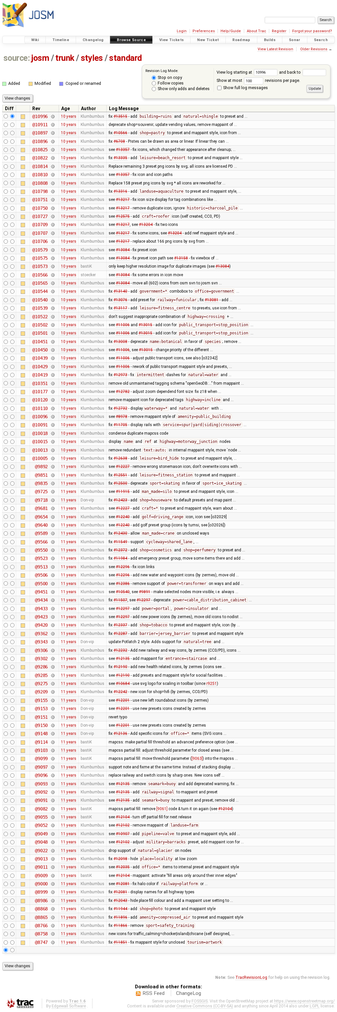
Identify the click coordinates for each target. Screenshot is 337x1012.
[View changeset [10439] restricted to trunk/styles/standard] (52, 358)
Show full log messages (245, 87)
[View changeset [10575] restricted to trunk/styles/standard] (52, 258)
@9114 (41, 742)
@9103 (41, 750)
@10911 (40, 124)
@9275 (41, 683)
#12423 (120, 500)
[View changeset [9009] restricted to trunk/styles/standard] (52, 875)
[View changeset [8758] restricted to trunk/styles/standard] (52, 933)
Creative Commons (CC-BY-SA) (204, 1005)
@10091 (40, 424)
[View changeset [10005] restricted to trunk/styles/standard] (52, 458)
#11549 (120, 542)
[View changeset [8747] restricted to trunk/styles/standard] (52, 942)
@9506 (41, 575)
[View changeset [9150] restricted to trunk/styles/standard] (52, 725)
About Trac (256, 31)
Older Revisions (313, 49)
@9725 (41, 491)
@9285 (41, 675)
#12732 (120, 408)
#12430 (120, 533)
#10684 (123, 683)
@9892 (41, 466)
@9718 (41, 500)
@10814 (40, 166)
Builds (269, 40)
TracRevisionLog (251, 977)
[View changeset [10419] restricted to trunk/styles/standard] (52, 374)
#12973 (120, 375)
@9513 (41, 566)
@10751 (40, 199)
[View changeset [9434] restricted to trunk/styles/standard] (52, 600)
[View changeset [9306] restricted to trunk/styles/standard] (52, 650)
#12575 (123, 216)
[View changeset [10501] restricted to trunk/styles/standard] (52, 333)
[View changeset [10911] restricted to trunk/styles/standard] (52, 124)
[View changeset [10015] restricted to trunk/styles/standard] (52, 441)
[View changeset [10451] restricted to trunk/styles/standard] (52, 341)
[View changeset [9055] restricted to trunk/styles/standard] (52, 817)
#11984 (120, 558)
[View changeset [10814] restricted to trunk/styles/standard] (52, 166)
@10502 (40, 324)
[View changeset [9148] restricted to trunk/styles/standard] (52, 733)
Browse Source (131, 40)
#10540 (123, 592)
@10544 (40, 291)
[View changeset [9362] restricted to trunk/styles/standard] (52, 633)
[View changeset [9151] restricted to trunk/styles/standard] (52, 717)
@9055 (41, 817)
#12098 (120, 858)
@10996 (40, 116)
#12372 (120, 550)
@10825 (40, 149)
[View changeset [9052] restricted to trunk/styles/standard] (52, 825)
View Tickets (171, 40)
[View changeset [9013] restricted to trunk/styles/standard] (52, 858)
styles (92, 58)
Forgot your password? (312, 31)
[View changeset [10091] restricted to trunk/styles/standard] (52, 424)
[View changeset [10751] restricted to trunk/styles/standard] (52, 199)
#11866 (120, 925)
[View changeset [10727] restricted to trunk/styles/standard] (52, 216)
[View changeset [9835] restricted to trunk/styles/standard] (52, 483)
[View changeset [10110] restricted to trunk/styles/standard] (52, 408)
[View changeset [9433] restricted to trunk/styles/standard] (52, 608)
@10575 (40, 258)
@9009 (41, 875)
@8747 (41, 942)
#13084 (123, 250)
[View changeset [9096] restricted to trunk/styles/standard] (52, 775)
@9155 (41, 700)
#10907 (123, 833)
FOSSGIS (200, 1001)
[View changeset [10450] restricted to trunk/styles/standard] (52, 349)
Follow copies (170, 83)
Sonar (294, 40)
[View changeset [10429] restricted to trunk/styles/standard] (52, 366)
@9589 (41, 533)
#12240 (123, 517)
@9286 (41, 666)
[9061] (162, 809)
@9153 (41, 708)
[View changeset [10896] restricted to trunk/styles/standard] (52, 141)
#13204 (146, 224)
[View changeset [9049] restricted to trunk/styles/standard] (52, 833)
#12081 (123, 883)
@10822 (40, 157)
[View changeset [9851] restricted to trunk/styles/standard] (52, 475)
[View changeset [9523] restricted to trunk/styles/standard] (52, 558)
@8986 (41, 900)
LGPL (315, 1005)
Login (182, 31)
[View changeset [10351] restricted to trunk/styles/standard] (52, 383)
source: (16, 58)
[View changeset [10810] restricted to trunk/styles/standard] (52, 174)
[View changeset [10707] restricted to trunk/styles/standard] (52, 233)
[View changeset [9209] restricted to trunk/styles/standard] (52, 691)
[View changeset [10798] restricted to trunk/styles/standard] (52, 191)
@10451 (40, 341)
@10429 (40, 366)
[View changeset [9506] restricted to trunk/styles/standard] (52, 575)
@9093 (41, 783)
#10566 (120, 133)
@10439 (40, 358)
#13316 (120, 191)
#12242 (120, 691)
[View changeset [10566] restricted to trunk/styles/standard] (52, 274)
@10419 (40, 374)
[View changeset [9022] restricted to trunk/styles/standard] (52, 850)
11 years (68, 466)
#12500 (120, 483)
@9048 (41, 842)
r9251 (211, 683)
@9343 (41, 641)
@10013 (40, 450)
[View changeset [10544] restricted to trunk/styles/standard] (52, 291)
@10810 (40, 174)
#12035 (123, 867)
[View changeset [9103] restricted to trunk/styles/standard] (52, 750)
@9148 (41, 733)
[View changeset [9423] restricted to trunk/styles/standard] (52, 616)
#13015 (145, 325)
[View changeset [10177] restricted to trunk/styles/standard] (52, 391)
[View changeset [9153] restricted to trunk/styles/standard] (52, 708)
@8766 (41, 925)
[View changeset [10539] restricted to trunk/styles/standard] (52, 308)
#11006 (123, 325)
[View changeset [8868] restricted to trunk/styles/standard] (52, 908)
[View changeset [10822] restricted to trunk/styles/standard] (52, 157)
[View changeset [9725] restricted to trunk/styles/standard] (52, 491)
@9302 (41, 658)
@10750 (40, 208)
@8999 (41, 892)
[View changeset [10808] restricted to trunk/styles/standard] (52, 183)
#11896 (120, 917)
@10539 (40, 308)
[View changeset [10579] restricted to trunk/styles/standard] (52, 250)
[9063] (197, 758)
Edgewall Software (69, 1005)
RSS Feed (154, 993)
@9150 (41, 725)
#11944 (120, 908)
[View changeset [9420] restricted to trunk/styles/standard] (52, 625)
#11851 (120, 942)
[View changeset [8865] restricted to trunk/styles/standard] (52, 917)
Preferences (204, 31)
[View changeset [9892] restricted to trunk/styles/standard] (52, 466)
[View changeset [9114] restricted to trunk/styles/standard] (52, 742)
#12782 (123, 391)
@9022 (41, 850)
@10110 (40, 408)
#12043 (120, 900)
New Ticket (208, 40)
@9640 (41, 525)
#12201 (123, 700)
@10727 (40, 216)
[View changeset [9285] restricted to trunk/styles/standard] (52, 675)
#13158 (181, 258)
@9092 (41, 792)
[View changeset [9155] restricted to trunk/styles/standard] (52, 700)
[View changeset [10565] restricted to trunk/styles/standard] (52, 283)
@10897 (40, 132)
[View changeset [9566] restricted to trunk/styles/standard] (52, 541)
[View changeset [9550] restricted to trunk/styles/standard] (52, 550)
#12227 (123, 466)
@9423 (41, 616)
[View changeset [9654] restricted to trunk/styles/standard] (52, 516)
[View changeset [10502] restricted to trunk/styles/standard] (52, 324)
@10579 (40, 250)
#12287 (120, 633)
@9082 (41, 808)
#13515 (120, 116)
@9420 (41, 625)
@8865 (41, 917)
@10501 (40, 333)
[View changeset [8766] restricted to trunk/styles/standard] (52, 925)
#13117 (120, 308)
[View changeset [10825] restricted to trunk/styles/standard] (52, 149)
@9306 (41, 650)
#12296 (123, 567)
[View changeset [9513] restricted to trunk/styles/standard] (52, 566)
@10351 (40, 383)
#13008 (120, 341)
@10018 (40, 433)
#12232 (120, 650)
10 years (68, 116)
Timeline (60, 40)
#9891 (144, 592)
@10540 (40, 299)
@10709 (40, 224)
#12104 (225, 809)
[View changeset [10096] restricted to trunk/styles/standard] (52, 416)
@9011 (41, 867)
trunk (64, 58)
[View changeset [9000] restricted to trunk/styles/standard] (52, 883)
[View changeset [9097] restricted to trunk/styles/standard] (52, 767)
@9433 (41, 608)
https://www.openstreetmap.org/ (304, 1001)
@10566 (40, 274)
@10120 (40, 399)
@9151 (41, 717)
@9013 (41, 858)
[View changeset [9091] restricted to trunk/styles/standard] (52, 800)
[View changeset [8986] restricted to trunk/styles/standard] (52, 900)
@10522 (40, 316)
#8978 (121, 416)
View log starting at (235, 72)
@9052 (41, 825)
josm (40, 58)
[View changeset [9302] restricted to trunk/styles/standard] (52, 658)
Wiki (35, 40)
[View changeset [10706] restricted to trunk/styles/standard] (52, 241)
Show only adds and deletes (183, 88)
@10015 (40, 441)
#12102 (123, 825)
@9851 (41, 475)
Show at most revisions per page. (258, 80)
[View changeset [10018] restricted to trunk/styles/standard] (52, 433)
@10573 (40, 266)
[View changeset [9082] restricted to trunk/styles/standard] (52, 808)
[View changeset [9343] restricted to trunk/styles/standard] (52, 641)
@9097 (41, 767)
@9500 (41, 583)
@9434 (41, 600)
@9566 (41, 541)
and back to (290, 72)
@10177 (40, 391)
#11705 (120, 424)
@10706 (40, 241)
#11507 (120, 600)
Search (321, 40)
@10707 (40, 233)
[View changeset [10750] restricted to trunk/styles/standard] (52, 208)
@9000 (41, 883)
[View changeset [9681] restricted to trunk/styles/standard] (52, 508)
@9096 (41, 775)
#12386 (123, 583)
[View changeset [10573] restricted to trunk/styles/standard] (52, 266)
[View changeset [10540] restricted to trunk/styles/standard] (52, 299)
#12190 (120, 666)
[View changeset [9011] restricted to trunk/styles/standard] (52, 867)
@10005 (40, 458)
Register (279, 31)
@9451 (41, 591)
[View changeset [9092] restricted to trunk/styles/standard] (52, 792)
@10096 (40, 416)
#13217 (123, 199)
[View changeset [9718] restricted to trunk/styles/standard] (52, 500)
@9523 (41, 558)
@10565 (40, 283)
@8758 (41, 933)
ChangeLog (188, 993)
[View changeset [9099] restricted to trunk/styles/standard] (52, 758)
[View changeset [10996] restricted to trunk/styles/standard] (52, 116)
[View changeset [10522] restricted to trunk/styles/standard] (52, 316)
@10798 (40, 191)
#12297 (143, 600)
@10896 (40, 141)
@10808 (40, 183)
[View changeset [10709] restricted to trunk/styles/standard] (52, 224)
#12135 (123, 658)
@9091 (41, 800)
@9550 (41, 550)
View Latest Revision (275, 49)
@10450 (40, 349)
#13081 (212, 300)
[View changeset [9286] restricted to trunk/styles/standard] (52, 666)
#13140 (120, 291)
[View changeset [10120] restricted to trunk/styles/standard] (52, 399)
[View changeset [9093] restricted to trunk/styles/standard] (52, 783)
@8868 (41, 908)
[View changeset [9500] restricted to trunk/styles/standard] (52, 583)
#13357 (123, 149)
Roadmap (241, 40)
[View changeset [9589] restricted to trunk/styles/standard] (52, 533)
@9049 (41, 833)
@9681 (41, 508)
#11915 (123, 491)
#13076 (120, 300)
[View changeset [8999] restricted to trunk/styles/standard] (52, 892)
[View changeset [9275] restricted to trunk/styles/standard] (52, 683)
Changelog (93, 40)
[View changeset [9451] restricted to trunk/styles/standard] (52, 591)
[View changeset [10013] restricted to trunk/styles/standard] (52, 450)
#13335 (120, 158)
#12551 (120, 475)
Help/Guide (230, 31)
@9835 (41, 483)
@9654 (41, 516)
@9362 (41, 633)
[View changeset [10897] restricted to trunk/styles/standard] (52, 132)
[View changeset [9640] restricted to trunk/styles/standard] (52, 525)
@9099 (41, 758)
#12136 (120, 733)
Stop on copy (169, 77)
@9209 (41, 691)
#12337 (120, 625)
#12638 (120, 458)
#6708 (119, 141)
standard (125, 58)
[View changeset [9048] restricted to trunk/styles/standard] (52, 842)
